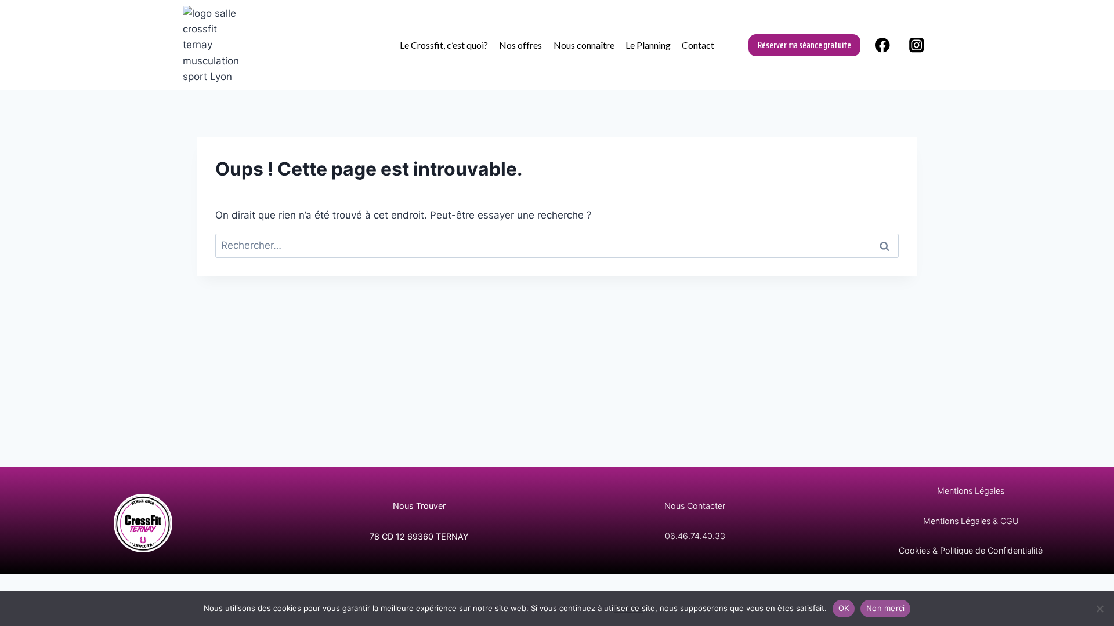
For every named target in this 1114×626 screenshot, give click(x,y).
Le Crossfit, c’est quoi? (444, 44)
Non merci (885, 608)
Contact (698, 44)
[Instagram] (916, 45)
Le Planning (648, 44)
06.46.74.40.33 (695, 536)
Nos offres (520, 44)
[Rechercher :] (557, 245)
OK (843, 608)
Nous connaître (584, 44)
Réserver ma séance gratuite (804, 45)
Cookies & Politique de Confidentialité (971, 550)
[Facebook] (882, 45)
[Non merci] (1099, 608)
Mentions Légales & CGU (971, 521)
